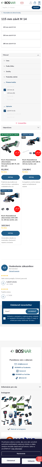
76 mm (10, 96)
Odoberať (32, 311)
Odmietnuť (11, 460)
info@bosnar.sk (23, 364)
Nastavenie (21, 453)
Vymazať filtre (22, 123)
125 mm (10, 93)
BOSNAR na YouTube (23, 374)
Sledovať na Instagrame (18, 429)
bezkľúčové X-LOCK (14, 114)
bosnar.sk (22, 371)
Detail (10, 177)
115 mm (10, 90)
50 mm (10, 100)
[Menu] (39, 2)
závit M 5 (10, 117)
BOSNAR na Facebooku (22, 367)
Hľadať (36, 7)
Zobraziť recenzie (14, 271)
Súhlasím (31, 461)
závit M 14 (11, 111)
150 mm (10, 87)
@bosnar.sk (23, 378)
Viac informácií (16, 449)
